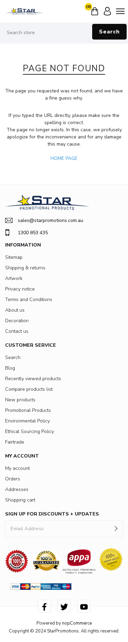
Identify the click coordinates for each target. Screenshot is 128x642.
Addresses (16, 489)
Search (109, 31)
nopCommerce (77, 623)
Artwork (14, 278)
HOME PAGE (64, 158)
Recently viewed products (33, 378)
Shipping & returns (25, 268)
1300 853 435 (33, 232)
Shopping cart (20, 500)
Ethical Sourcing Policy (29, 431)
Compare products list (29, 389)
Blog (10, 368)
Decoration (17, 320)
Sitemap (14, 257)
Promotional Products (28, 410)
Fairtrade (14, 442)
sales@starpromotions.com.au (50, 220)
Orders (12, 479)
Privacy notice (20, 289)
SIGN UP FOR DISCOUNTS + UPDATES (52, 514)
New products (20, 400)
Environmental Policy (27, 421)
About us (15, 310)
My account (17, 468)
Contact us (16, 331)
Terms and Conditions (28, 299)
